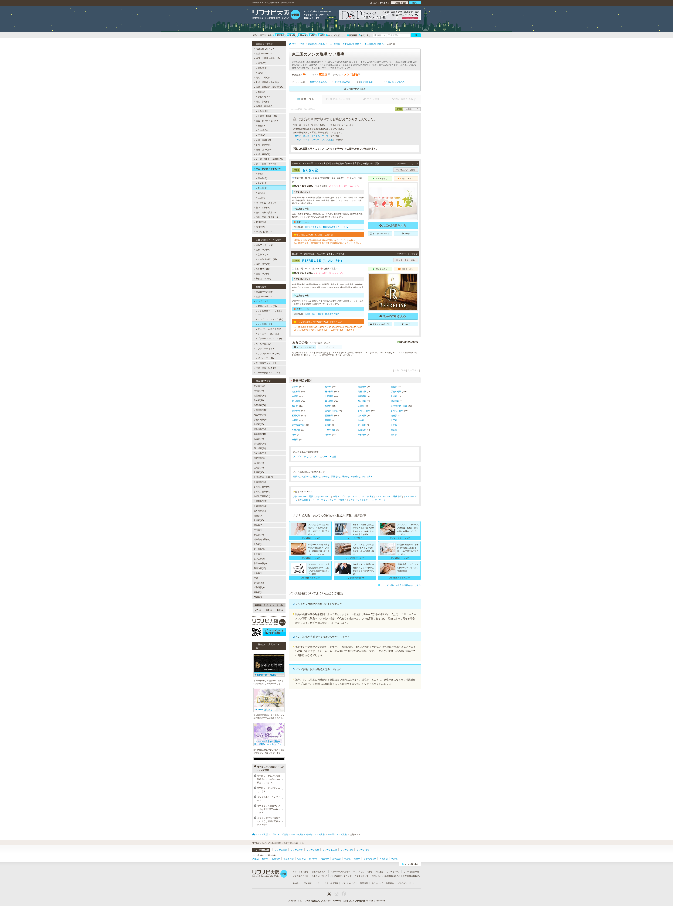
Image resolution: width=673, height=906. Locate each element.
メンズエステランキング (341, 875)
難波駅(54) (259, 400)
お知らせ (297, 883)
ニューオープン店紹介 (340, 871)
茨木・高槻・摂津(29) (266, 212)
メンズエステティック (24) (270, 319)
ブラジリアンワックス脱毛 (333, 499)
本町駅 (295, 396)
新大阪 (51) (263, 182)
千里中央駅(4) (260, 563)
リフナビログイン (349, 883)
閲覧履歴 (353, 35)
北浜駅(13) (259, 438)
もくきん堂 (306, 170)
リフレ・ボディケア (265, 348)
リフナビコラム (393, 871)
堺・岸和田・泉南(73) (266, 202)
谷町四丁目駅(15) (262, 486)
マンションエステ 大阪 (363, 496)
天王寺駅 (362, 391)
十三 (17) (262, 173)
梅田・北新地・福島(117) (268, 58)
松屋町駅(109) (260, 500)
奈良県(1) (355, 476)
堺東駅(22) (259, 582)
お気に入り (366, 35)
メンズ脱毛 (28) (265, 323)
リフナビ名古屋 (329, 849)
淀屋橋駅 (362, 386)
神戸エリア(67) (263, 263)
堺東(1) (345, 476)
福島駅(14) (259, 467)
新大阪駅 (296, 400)
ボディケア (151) (266, 358)
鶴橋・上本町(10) (264, 149)
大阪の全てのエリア (265, 48)
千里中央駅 (330, 429)
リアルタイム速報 (300, 871)
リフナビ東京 (346, 849)
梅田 (322, 35)
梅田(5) (296, 476)
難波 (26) (262, 125)
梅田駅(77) (259, 390)
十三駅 (394, 420)
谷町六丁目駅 (364, 410)
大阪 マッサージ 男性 (303, 496)
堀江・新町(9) (262, 101)
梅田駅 (328, 386)
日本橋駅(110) (260, 409)
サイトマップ (377, 883)
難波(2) (316, 476)
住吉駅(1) (258, 529)
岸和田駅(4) (259, 587)
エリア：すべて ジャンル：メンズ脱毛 (314, 139)
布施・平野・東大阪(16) (267, 217)
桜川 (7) (261, 134)
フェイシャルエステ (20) (269, 328)
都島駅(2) (258, 524)
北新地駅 (329, 396)
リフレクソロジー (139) (269, 353)
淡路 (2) (261, 192)
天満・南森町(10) (264, 139)
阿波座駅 (395, 400)
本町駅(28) (259, 424)
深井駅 (394, 434)
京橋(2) (325, 476)
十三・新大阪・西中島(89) (268, 168)
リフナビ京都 (312, 849)
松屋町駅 (296, 415)
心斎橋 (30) (263, 110)
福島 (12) (262, 72)
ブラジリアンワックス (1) (270, 338)
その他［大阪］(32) (265, 231)
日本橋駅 (329, 391)
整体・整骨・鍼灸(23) (266, 367)
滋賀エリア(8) (262, 273)
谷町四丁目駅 (331, 410)
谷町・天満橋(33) (264, 144)
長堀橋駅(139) (260, 505)
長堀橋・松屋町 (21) (267, 115)
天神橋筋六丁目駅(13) (264, 476)
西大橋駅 (362, 400)
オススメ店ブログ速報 (362, 871)
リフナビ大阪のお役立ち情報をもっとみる (401, 585)
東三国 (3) (262, 187)
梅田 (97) (262, 62)
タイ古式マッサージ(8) (266, 362)
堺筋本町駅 (396, 391)
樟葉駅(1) (258, 572)
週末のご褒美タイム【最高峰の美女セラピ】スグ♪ (326, 226)
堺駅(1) (257, 577)
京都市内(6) (367, 476)
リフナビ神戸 (296, 849)
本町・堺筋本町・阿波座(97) (269, 87)
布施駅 (295, 439)
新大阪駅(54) (260, 443)
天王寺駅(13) (260, 414)
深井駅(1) (258, 592)
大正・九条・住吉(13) (266, 163)
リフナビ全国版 (262, 849)
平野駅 (394, 424)
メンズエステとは (300, 875)
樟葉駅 (394, 429)
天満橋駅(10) (260, 481)
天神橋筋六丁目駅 (399, 405)
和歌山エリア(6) (263, 278)
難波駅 (394, 386)
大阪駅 (295, 386)
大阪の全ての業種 (264, 291)
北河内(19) (261, 221)
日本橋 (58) (263, 130)
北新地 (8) (262, 67)
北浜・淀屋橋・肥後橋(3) (267, 82)
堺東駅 (328, 434)
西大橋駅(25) (260, 452)
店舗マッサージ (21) (267, 306)
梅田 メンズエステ (341, 496)
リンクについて (361, 875)
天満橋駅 (296, 410)
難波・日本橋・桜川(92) (267, 120)
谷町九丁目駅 (397, 410)
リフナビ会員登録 (330, 883)
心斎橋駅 (296, 391)
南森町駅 (362, 396)
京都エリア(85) (263, 249)
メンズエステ (262, 301)
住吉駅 (361, 420)
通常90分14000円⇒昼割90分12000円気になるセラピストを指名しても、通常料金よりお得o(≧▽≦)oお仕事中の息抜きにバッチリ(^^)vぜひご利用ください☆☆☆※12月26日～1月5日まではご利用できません (328, 241)
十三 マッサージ (377, 499)
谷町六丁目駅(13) (262, 491)
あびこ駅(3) (259, 558)
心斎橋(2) (306, 476)
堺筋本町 (280, 35)
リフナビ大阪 (280, 849)
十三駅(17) (259, 534)
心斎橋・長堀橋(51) (265, 106)
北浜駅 (394, 396)
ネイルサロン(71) (264, 343)
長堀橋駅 (329, 415)
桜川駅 (295, 405)
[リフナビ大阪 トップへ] (276, 15)
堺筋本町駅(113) (261, 419)
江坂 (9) (261, 197)
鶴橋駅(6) (258, 515)
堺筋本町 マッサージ (309, 499)
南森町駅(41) (260, 433)
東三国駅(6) (259, 548)
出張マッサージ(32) (265, 53)
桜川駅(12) (259, 462)
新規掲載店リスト (319, 871)
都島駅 (328, 420)
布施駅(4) (258, 596)
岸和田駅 (362, 434)
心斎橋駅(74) (260, 405)
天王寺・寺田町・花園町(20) (269, 158)
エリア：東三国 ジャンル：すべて (311, 135)
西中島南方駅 (298, 424)
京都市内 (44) (264, 254)
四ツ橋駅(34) (260, 448)
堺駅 (294, 434)
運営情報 (364, 883)
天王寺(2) (335, 476)
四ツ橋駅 (329, 400)
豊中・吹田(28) (263, 207)
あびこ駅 (296, 429)
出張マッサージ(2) (264, 244)
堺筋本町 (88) (264, 96)
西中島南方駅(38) (262, 539)
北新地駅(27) (260, 428)
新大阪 (292, 35)
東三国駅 (362, 424)
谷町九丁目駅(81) (262, 496)
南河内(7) (260, 226)
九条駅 (328, 424)
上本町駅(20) (260, 510)
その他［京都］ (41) (267, 259)
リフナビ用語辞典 (411, 871)
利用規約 (390, 883)
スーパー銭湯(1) (330, 456)
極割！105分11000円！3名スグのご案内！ (323, 313)
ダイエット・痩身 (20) (268, 333)
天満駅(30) (259, 472)
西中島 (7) (262, 178)
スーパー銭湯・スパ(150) (268, 372)
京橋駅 (295, 420)
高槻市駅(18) (260, 568)
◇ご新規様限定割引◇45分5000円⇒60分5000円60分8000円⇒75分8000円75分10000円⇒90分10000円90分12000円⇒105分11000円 (328, 328)
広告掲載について (311, 883)
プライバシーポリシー (406, 883)
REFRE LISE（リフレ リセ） (319, 260)
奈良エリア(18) (263, 268)
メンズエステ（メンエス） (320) (269, 312)
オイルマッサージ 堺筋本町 (389, 496)
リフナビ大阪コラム (336, 35)
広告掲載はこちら (393, 875)
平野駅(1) (258, 553)
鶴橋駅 (394, 415)
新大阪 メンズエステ (358, 499)
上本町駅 (362, 415)
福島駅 (328, 405)
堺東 (313, 35)
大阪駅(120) (259, 385)
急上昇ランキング (319, 875)
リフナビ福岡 (362, 849)
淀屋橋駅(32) (260, 395)
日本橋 (303, 35)
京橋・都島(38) (263, 154)
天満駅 (361, 405)
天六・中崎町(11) (264, 77)
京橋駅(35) (259, 520)
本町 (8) (261, 91)
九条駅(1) (258, 544)
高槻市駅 (362, 429)
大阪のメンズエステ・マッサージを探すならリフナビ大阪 (338, 900)
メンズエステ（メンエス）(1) (307, 456)
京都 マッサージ (323, 496)
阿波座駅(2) (259, 457)
